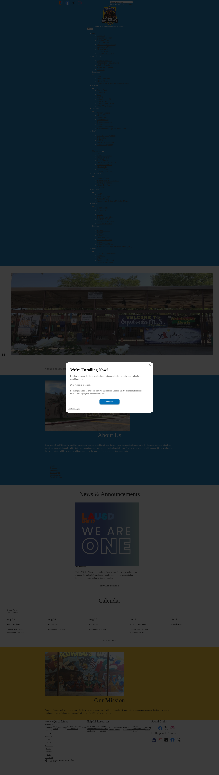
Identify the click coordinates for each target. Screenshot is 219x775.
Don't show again (74, 409)
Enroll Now (109, 402)
